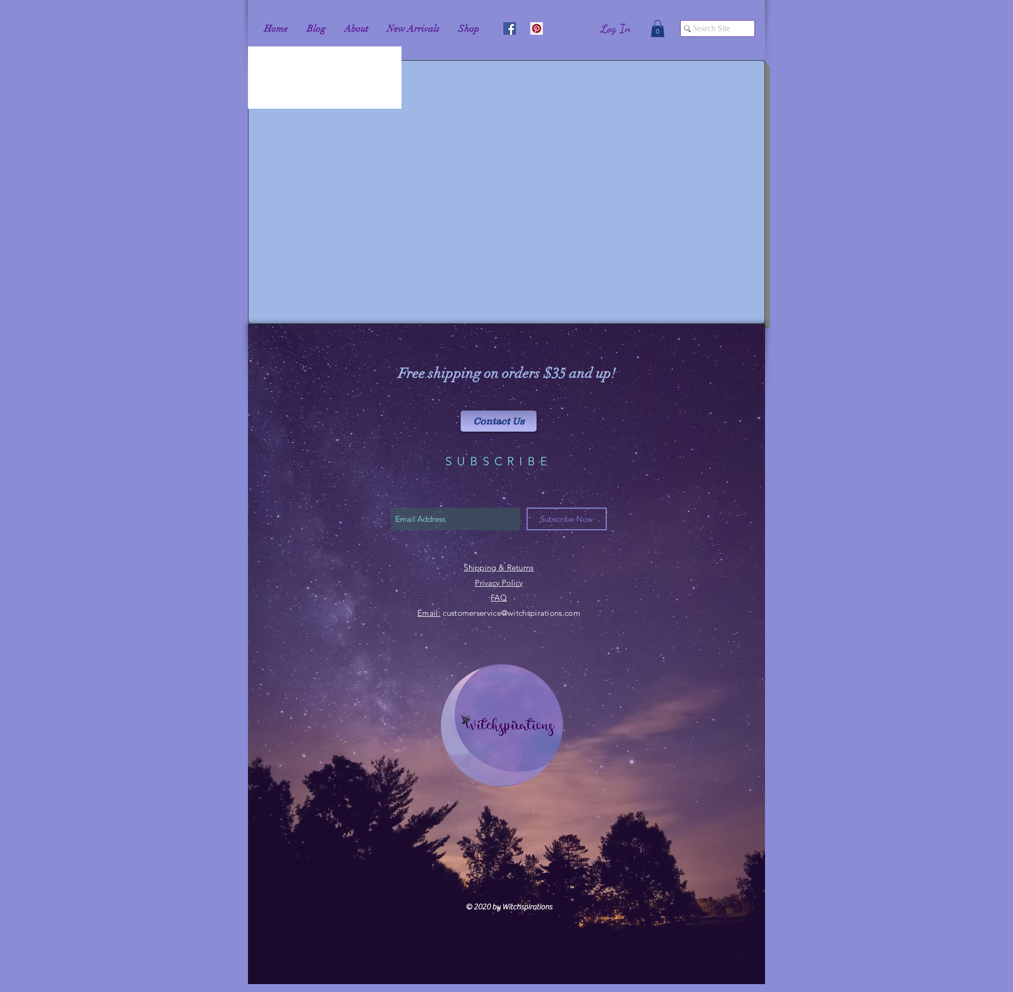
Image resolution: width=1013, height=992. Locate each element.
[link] (658, 28)
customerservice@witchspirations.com (511, 613)
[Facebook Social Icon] (509, 28)
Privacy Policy (499, 583)
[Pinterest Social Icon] (536, 28)
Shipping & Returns (498, 567)
